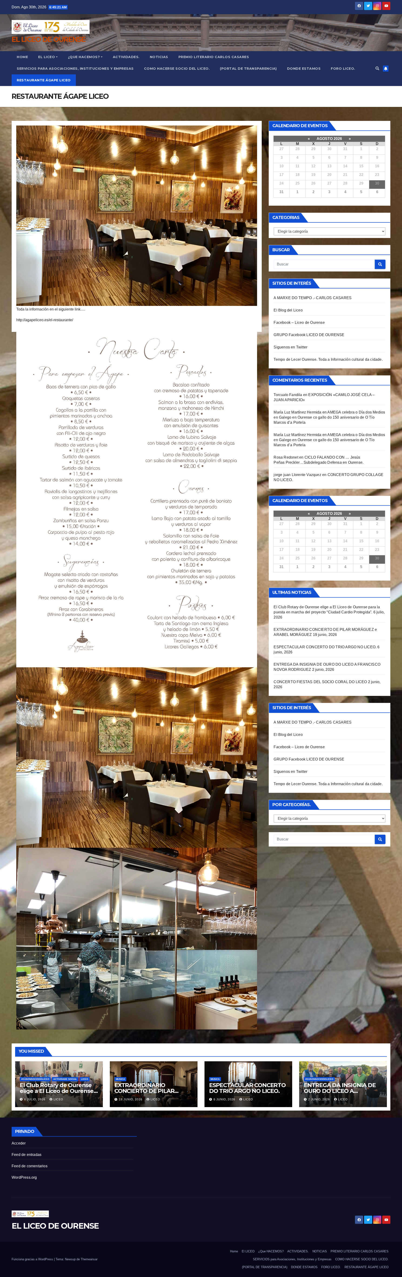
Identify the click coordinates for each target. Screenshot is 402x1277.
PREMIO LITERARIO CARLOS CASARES (213, 57)
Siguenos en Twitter (290, 347)
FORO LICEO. (343, 68)
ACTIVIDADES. (126, 57)
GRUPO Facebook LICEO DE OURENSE (309, 335)
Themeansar (89, 1259)
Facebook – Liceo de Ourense (299, 322)
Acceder (19, 1143)
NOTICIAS (159, 57)
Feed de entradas (26, 1155)
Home (22, 57)
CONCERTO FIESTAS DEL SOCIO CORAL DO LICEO (320, 682)
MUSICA (120, 1079)
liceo (58, 1099)
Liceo (84, 1079)
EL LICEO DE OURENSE (49, 39)
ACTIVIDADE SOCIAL (65, 1079)
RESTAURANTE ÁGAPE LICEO (44, 80)
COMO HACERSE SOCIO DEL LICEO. (177, 68)
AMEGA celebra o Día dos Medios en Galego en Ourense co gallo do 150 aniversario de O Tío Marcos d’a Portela (329, 417)
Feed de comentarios (29, 1166)
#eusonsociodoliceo (35, 1079)
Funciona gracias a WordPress (33, 1259)
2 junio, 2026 (319, 1099)
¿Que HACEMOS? (84, 57)
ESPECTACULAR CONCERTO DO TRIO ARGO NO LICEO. (325, 647)
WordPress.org (24, 1177)
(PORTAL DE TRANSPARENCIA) (248, 68)
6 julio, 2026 (35, 1099)
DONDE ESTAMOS (304, 68)
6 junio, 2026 (225, 1099)
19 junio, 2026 (131, 1099)
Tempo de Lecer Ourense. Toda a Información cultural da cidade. (328, 359)
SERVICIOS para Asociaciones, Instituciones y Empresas (75, 68)
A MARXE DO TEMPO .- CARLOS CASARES (313, 298)
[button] (377, 68)
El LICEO (46, 57)
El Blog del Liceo (288, 310)
